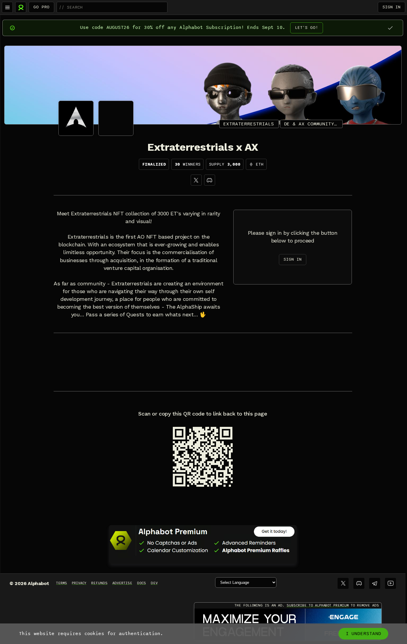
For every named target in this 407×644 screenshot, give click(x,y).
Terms (61, 583)
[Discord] (209, 180)
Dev (154, 583)
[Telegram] (374, 583)
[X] (196, 180)
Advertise (122, 583)
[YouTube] (390, 583)
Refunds (99, 583)
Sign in (391, 7)
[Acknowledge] (390, 27)
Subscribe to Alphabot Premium (318, 605)
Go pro (41, 7)
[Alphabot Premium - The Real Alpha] (203, 540)
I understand (363, 634)
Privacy (79, 583)
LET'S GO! (306, 27)
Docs (141, 583)
